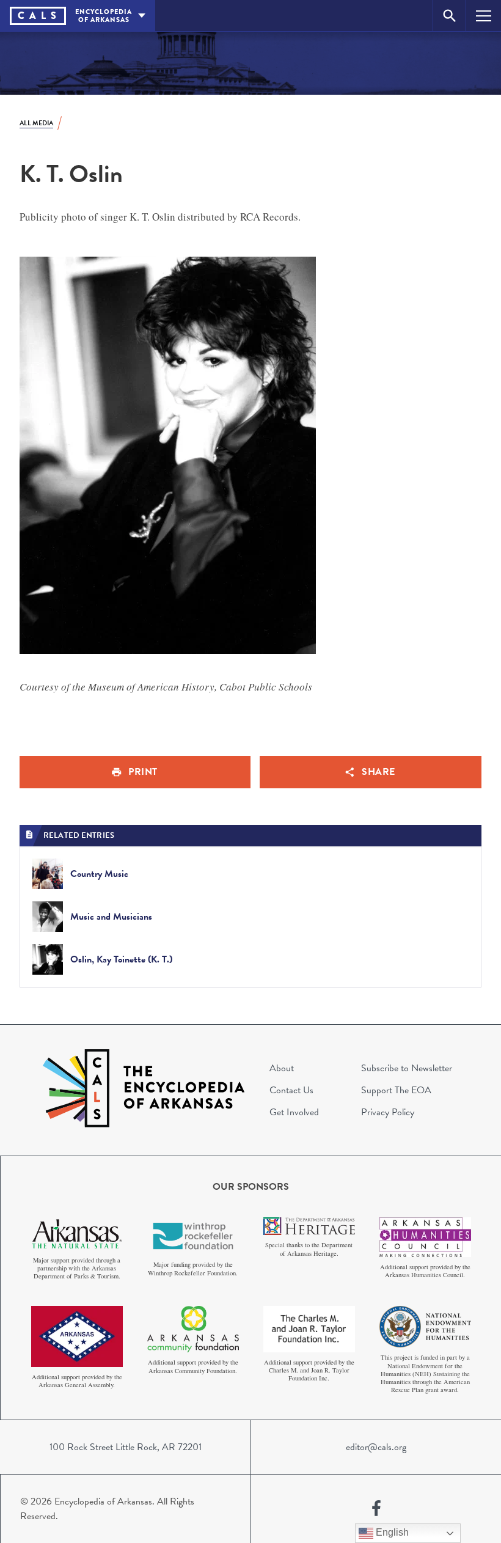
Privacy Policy (387, 1112)
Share (378, 771)
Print (143, 771)
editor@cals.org (376, 1447)
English (391, 1532)
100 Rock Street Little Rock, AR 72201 (125, 1447)
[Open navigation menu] (483, 15)
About (281, 1068)
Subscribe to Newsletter (406, 1068)
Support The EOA (396, 1090)
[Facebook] (376, 1509)
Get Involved (294, 1112)
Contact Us (291, 1090)
